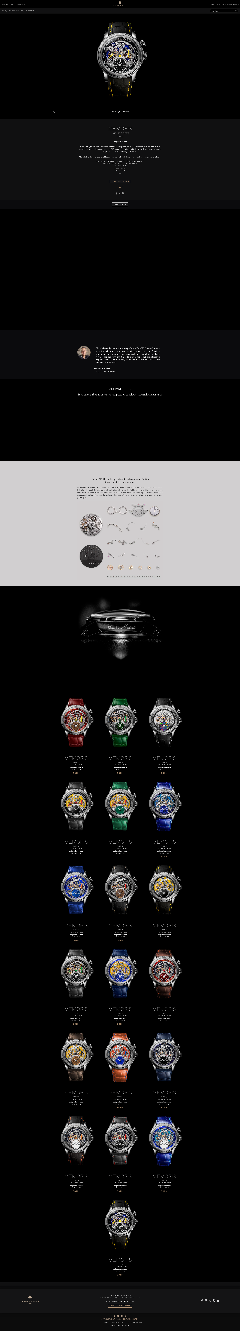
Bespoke (236, 4)
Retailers (107, 1322)
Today (13, 4)
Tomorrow (21, 4)
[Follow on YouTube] (218, 1300)
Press (100, 1322)
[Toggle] (54, 112)
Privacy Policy (136, 1322)
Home (4, 11)
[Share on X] (120, 194)
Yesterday (4, 4)
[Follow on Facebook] (202, 1300)
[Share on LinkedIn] (123, 194)
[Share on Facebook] (117, 194)
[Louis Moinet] (120, 4)
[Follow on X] (210, 1300)
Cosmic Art (212, 4)
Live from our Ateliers (121, 1322)
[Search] (236, 11)
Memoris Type (29, 11)
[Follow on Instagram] (206, 1300)
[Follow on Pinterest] (214, 1300)
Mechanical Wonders (224, 4)
